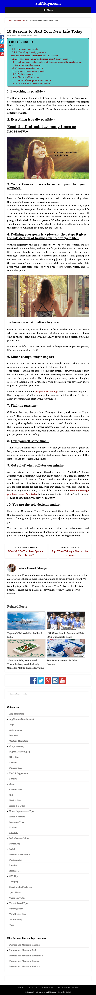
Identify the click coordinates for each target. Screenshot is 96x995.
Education (22, 36)
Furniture (13, 778)
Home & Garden (17, 806)
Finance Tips (15, 768)
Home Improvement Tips (21, 811)
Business (13, 735)
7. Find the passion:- (24, 74)
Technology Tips (17, 898)
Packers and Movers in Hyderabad (26, 955)
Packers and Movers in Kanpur (24, 961)
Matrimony (14, 843)
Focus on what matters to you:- (29, 68)
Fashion (13, 762)
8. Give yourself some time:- (28, 77)
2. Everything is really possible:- (31, 52)
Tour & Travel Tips (18, 903)
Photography (15, 860)
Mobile (12, 849)
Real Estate (15, 870)
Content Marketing (18, 741)
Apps (11, 724)
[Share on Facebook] (2, 38)
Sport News (15, 892)
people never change (46, 391)
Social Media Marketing (20, 887)
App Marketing (16, 713)
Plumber (13, 865)
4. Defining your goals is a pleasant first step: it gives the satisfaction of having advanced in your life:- (48, 63)
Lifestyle (13, 833)
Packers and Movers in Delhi (23, 950)
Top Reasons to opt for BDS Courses (62, 662)
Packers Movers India (19, 854)
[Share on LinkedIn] (2, 51)
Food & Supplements (19, 773)
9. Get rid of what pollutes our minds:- (33, 80)
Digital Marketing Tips (20, 751)
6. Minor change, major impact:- (30, 71)
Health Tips (15, 800)
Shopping (13, 881)
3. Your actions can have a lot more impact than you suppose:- (44, 59)
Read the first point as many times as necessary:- (34, 55)
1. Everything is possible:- (27, 49)
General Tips (32, 36)
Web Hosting (15, 919)
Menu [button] (50, 10)
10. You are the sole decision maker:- (32, 83)
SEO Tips (13, 876)
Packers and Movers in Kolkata (24, 966)
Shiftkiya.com (48, 3)
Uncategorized (16, 908)
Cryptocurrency (16, 746)
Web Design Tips (17, 914)
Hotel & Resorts (17, 816)
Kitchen (13, 827)
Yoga (11, 925)
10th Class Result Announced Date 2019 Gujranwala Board (65, 635)
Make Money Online (19, 838)
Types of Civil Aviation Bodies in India (25, 635)
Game (12, 784)
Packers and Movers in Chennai (24, 945)
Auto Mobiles (15, 730)
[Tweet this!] (2, 42)
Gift (11, 795)
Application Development (21, 719)
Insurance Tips (16, 822)
